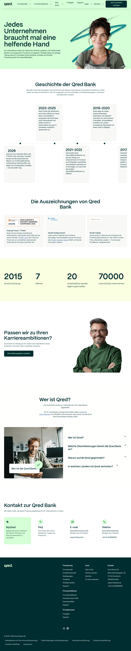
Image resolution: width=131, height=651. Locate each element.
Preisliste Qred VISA (70, 598)
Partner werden (91, 573)
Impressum (27, 644)
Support (80, 2)
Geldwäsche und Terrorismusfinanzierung (21, 640)
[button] (30, 4)
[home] (8, 4)
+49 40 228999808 (115, 586)
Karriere (88, 576)
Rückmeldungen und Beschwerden (54, 640)
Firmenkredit (68, 569)
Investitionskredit (69, 573)
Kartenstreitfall (68, 601)
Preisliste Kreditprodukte (69, 581)
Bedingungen (68, 576)
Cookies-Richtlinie (12, 644)
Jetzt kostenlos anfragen (116, 4)
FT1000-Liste (23, 238)
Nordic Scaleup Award (59, 240)
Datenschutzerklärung (101, 640)
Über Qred (89, 569)
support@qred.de (114, 583)
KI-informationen (91, 579)
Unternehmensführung (80, 640)
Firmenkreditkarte (70, 595)
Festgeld (70, 2)
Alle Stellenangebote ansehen (18, 353)
